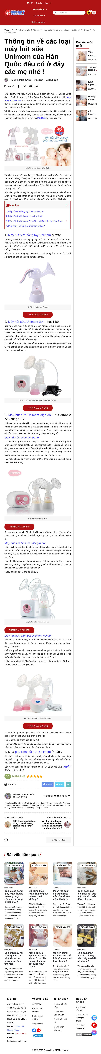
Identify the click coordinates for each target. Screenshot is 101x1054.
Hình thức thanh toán (80, 1026)
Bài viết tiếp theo (57, 818)
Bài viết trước (15, 818)
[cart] (89, 12)
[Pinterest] (63, 796)
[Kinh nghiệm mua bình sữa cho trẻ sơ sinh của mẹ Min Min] (81, 85)
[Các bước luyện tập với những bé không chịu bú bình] (81, 115)
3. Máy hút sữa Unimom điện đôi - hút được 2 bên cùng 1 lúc (34, 221)
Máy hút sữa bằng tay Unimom (29, 235)
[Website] (58, 796)
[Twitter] (60, 796)
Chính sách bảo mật (81, 1008)
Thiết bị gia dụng (38, 22)
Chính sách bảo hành (59, 1028)
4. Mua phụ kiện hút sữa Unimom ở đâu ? (25, 226)
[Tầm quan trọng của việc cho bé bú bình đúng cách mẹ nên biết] (81, 56)
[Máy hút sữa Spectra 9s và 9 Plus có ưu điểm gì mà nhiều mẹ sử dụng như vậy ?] (38, 935)
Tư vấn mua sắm (15, 865)
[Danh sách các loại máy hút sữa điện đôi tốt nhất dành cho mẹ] (87, 873)
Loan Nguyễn (24, 80)
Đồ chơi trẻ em (42, 3)
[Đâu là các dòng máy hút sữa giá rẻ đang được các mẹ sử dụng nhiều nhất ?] (14, 873)
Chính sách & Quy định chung (82, 1017)
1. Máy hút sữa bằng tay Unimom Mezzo (25, 211)
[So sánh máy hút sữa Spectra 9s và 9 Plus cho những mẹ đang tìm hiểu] (14, 935)
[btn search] (56, 12)
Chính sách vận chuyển (59, 1013)
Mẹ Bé (30, 3)
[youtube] (69, 796)
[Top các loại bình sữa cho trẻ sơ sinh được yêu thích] (81, 71)
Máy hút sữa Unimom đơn (26, 321)
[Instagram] (66, 796)
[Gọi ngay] (94, 1025)
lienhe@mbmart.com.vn (17, 1041)
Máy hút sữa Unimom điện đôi (29, 415)
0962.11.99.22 (21, 1034)
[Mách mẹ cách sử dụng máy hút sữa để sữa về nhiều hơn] (62, 873)
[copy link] (36, 86)
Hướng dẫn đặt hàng (60, 1005)
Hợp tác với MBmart (37, 1010)
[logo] (15, 12)
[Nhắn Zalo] (94, 1018)
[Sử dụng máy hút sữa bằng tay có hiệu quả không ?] (38, 873)
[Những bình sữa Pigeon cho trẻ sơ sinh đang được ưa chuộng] (81, 100)
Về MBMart (37, 1004)
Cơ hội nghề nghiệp (37, 1017)
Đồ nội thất (38, 16)
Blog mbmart (37, 1024)
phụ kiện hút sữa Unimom (33, 752)
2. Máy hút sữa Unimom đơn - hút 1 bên (24, 216)
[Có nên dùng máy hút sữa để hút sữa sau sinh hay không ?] (62, 935)
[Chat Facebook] (94, 1032)
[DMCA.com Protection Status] (84, 1035)
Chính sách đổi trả (60, 1020)
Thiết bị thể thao (38, 9)
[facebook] (55, 796)
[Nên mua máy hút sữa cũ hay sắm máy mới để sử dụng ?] (87, 935)
